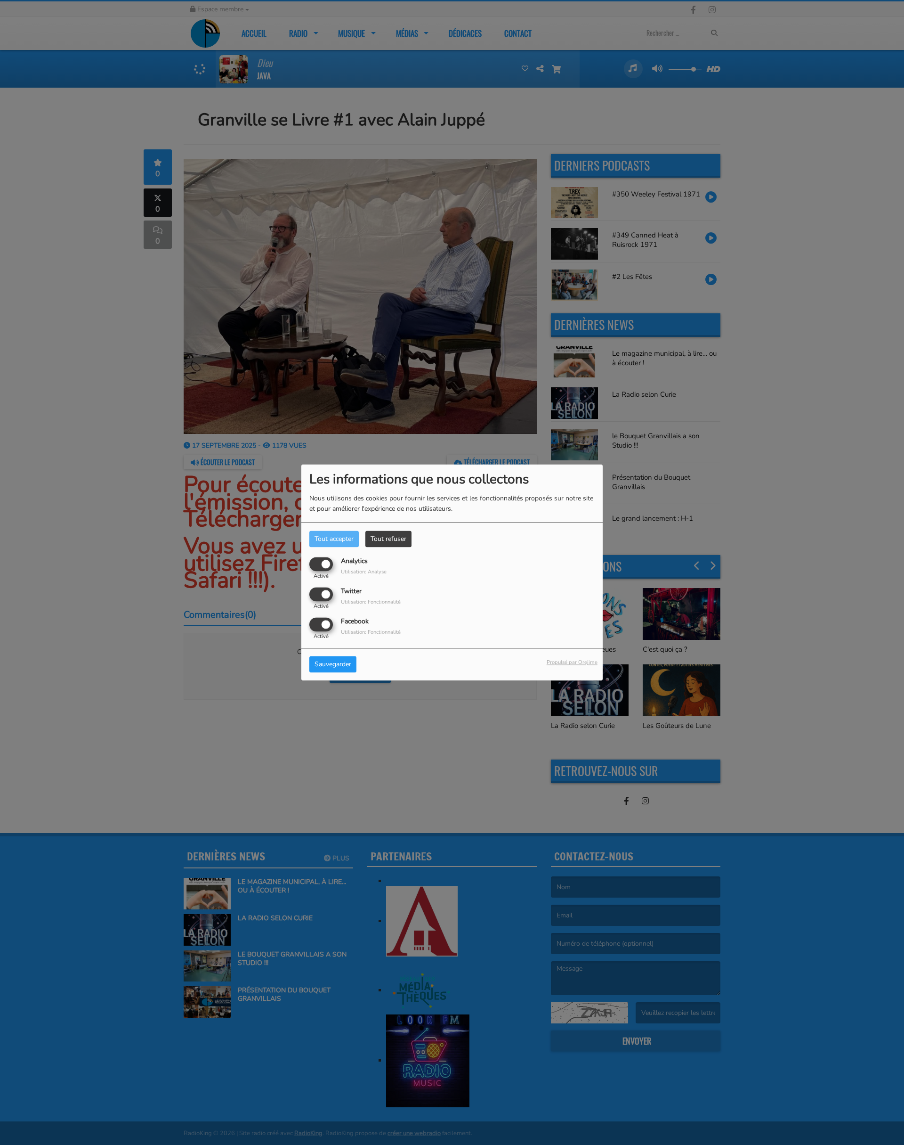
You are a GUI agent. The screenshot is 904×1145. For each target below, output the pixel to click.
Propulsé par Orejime (572, 662)
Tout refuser (388, 538)
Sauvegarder (333, 664)
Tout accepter (334, 538)
